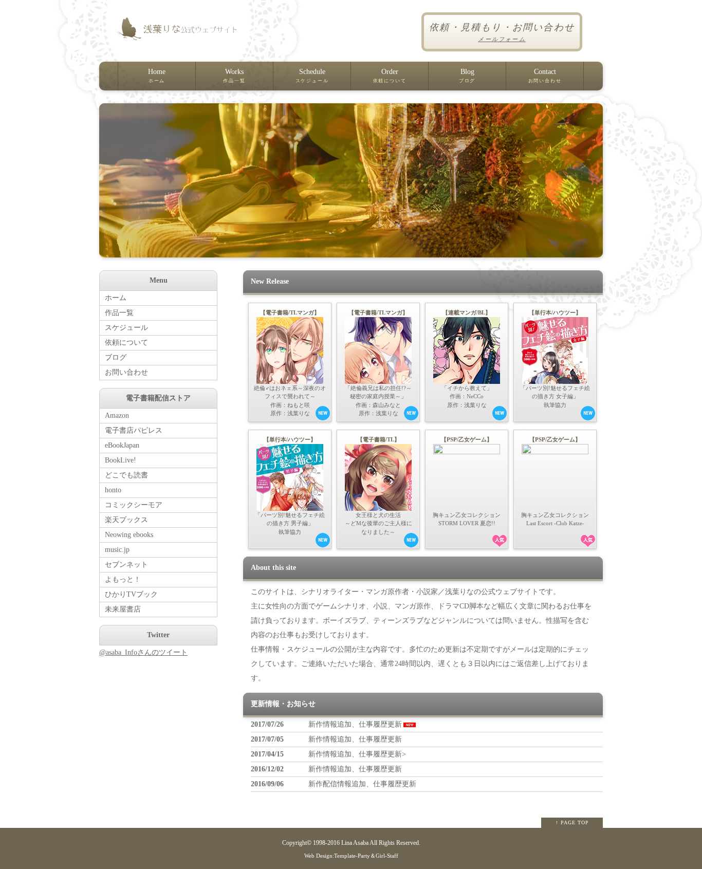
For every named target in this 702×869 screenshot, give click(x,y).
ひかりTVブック (131, 594)
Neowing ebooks (129, 535)
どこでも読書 (126, 475)
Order (390, 75)
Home (156, 75)
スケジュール (126, 327)
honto (113, 490)
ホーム (115, 298)
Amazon (117, 415)
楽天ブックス (126, 520)
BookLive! (120, 460)
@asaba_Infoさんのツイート (143, 652)
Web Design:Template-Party (337, 856)
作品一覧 (119, 313)
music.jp (117, 549)
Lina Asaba (354, 843)
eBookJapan (122, 445)
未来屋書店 (123, 609)
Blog (467, 75)
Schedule (312, 75)
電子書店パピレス (133, 430)
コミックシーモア (133, 505)
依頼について (126, 342)
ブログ (115, 357)
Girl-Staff (387, 856)
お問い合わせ (126, 372)
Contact (545, 75)
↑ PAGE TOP (572, 822)
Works (234, 75)
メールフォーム (501, 39)
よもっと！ (123, 579)
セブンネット (126, 564)
